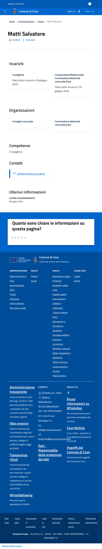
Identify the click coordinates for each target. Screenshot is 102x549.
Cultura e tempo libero (60, 315)
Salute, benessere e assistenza (61, 355)
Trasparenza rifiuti (18, 457)
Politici (41, 21)
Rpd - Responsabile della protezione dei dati (50, 452)
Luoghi (77, 276)
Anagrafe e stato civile (60, 288)
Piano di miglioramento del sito (74, 522)
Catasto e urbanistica (57, 306)
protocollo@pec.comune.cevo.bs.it (51, 439)
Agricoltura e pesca (61, 276)
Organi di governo (18, 276)
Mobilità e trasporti (61, 348)
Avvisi (34, 281)
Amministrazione (26, 21)
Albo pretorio (19, 423)
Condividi (16, 39)
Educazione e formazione (58, 324)
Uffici (12, 290)
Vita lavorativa (59, 375)
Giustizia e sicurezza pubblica (60, 333)
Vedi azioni (30, 39)
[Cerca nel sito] (92, 11)
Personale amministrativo (17, 301)
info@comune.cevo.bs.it (31, 173)
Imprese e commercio (57, 342)
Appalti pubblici (59, 294)
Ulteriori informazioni (12, 546)
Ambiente (57, 281)
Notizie (34, 276)
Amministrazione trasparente (22, 389)
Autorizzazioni (59, 299)
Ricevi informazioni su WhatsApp (78, 403)
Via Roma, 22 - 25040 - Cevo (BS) (52, 392)
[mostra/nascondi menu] (4, 11)
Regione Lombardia (16, 3)
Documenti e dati (18, 308)
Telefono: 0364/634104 (44, 400)
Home (12, 21)
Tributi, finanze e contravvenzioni (60, 364)
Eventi (77, 281)
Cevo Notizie (76, 427)
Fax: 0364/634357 (50, 406)
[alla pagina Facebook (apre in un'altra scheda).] (78, 11)
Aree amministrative (17, 283)
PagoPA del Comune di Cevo (78, 450)
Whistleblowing (21, 495)
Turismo (56, 371)
